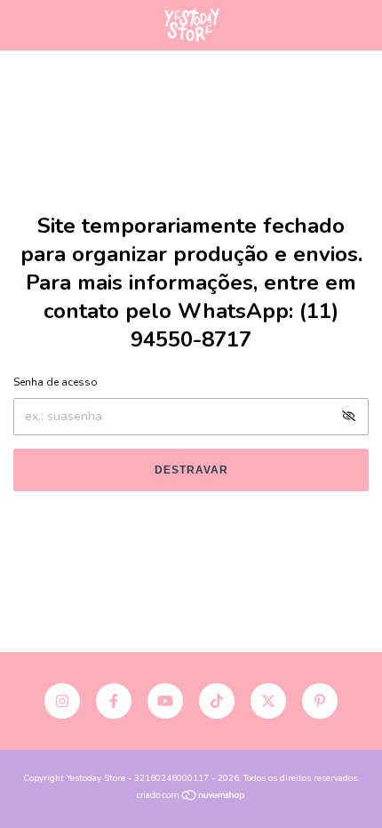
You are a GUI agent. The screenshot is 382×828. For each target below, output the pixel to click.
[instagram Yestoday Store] (62, 701)
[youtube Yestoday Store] (165, 701)
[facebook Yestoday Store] (113, 701)
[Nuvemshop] (191, 797)
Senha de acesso (55, 382)
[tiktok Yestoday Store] (217, 701)
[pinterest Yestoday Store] (320, 701)
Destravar (191, 470)
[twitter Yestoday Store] (268, 701)
